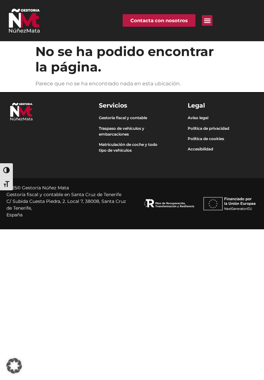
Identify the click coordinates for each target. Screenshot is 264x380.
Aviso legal (198, 117)
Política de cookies (206, 138)
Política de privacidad (208, 128)
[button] (207, 20)
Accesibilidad (200, 149)
